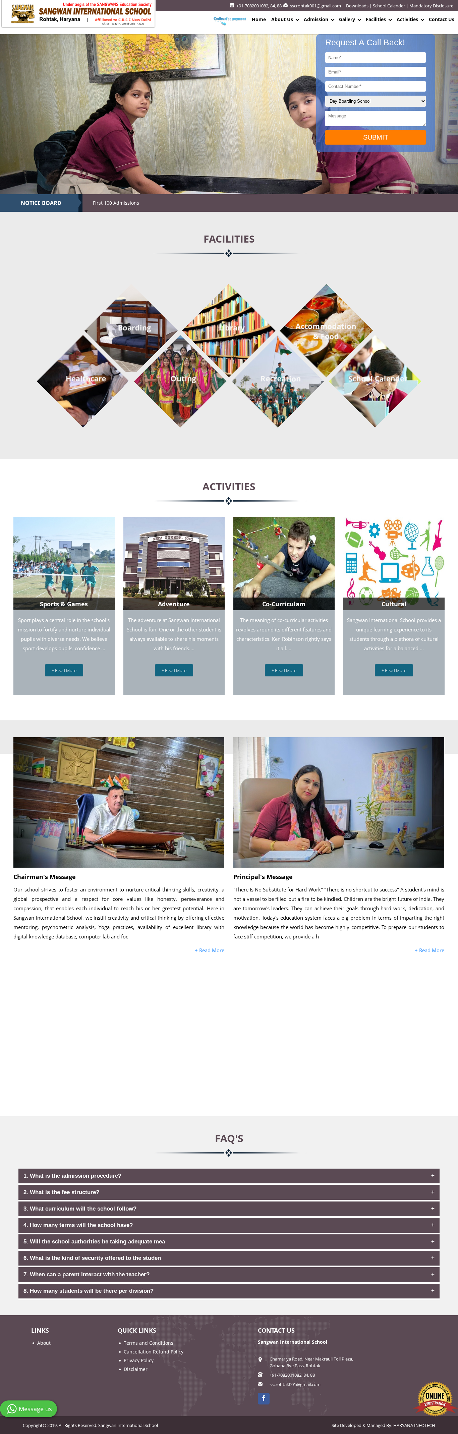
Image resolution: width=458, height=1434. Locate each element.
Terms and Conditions (148, 1343)
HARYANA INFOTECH (414, 1425)
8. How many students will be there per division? (88, 1291)
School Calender (389, 6)
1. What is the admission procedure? (72, 1176)
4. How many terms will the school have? (78, 1225)
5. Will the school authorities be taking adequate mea (94, 1241)
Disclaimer (136, 1369)
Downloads (357, 6)
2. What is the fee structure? (61, 1192)
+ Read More (64, 670)
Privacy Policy (139, 1360)
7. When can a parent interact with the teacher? (86, 1274)
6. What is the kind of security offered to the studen (92, 1258)
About (44, 1343)
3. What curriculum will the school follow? (79, 1209)
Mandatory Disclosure (431, 6)
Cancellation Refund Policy (153, 1351)
